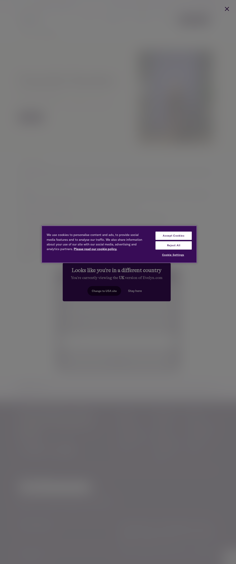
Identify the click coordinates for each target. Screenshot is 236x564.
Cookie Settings (173, 254)
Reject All (173, 245)
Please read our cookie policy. (95, 249)
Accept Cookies (174, 235)
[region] (119, 244)
